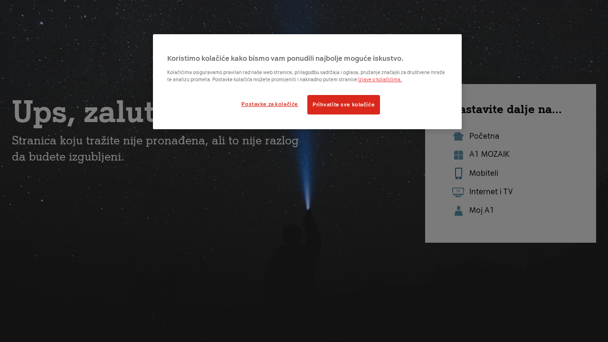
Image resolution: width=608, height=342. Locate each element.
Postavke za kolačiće (269, 104)
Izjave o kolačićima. (380, 79)
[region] (307, 81)
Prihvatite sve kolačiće (344, 104)
